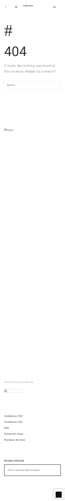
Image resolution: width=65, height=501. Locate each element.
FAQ (6, 427)
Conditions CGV (13, 416)
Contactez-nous (13, 433)
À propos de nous (14, 439)
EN (54, 7)
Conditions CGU (13, 421)
